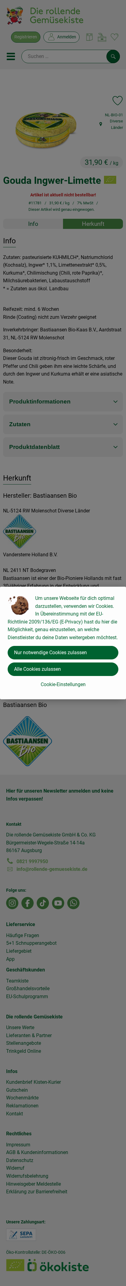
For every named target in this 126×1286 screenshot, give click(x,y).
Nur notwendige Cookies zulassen (50, 652)
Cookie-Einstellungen (63, 684)
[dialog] (63, 643)
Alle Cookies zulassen (37, 669)
